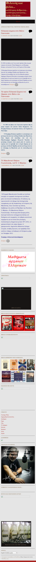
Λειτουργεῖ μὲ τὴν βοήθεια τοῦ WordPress (11, 557)
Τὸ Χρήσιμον (4, 425)
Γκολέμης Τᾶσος (5, 415)
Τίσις (2, 423)
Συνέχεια (13, 84)
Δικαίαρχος (3, 419)
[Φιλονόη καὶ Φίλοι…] (18, 17)
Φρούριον (3, 429)
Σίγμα (2, 421)
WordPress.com (5, 558)
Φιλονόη (3, 427)
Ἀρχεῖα (2, 553)
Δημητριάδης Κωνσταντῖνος (7, 417)
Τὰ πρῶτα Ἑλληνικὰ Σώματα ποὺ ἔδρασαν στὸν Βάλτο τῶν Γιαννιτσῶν (13, 94)
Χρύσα (2, 433)
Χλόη (20, 35)
